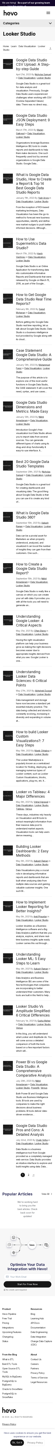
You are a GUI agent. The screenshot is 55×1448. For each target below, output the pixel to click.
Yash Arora (43, 198)
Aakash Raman (41, 861)
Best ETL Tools (9, 1364)
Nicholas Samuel (43, 74)
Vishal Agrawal (41, 802)
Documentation (38, 1327)
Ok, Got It (17, 1442)
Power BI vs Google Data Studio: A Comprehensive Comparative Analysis (33, 1068)
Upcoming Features (11, 1332)
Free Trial (7, 1318)
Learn (13, 46)
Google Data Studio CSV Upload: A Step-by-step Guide (33, 64)
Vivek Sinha (42, 1140)
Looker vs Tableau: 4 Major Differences (33, 794)
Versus (28, 809)
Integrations (8, 1327)
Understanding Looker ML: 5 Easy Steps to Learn (31, 958)
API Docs (35, 1323)
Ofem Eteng (40, 630)
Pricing (5, 1323)
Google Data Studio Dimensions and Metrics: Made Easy (32, 406)
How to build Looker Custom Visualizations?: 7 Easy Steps (32, 738)
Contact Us (36, 1359)
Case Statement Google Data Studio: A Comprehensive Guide (34, 354)
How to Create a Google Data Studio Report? (31, 568)
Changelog (7, 1336)
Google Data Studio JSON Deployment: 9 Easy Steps (33, 119)
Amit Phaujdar (40, 916)
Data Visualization (27, 46)
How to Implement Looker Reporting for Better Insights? (32, 906)
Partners (35, 1368)
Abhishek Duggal (43, 690)
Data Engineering (39, 1332)
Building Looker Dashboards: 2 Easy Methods (32, 850)
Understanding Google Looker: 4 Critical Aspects (29, 620)
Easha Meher (44, 1020)
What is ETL (8, 1359)
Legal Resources (39, 1382)
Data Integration (38, 1336)
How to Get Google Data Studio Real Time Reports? (33, 299)
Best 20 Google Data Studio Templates (32, 464)
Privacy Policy (38, 1373)
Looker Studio (44, 78)
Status (5, 1341)
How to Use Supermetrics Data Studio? (31, 243)
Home (6, 46)
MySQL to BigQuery (12, 1376)
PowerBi (35, 1088)
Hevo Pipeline (9, 1314)
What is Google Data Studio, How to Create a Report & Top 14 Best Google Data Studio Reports (33, 183)
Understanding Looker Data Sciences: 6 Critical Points (31, 678)
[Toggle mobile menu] (48, 13)
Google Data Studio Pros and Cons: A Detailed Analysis (31, 1130)
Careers (35, 1364)
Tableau (20, 809)
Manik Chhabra (42, 750)
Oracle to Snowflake (12, 1389)
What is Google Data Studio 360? (32, 515)
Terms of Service (39, 1377)
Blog (33, 1314)
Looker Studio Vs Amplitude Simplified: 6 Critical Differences (33, 1010)
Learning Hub (37, 1318)
